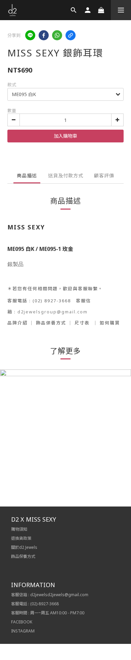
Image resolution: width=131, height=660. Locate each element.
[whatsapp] (57, 35)
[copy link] (71, 35)
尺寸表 (82, 323)
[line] (30, 35)
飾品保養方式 (51, 323)
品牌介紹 (17, 323)
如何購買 (110, 323)
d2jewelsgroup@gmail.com (52, 312)
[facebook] (44, 35)
